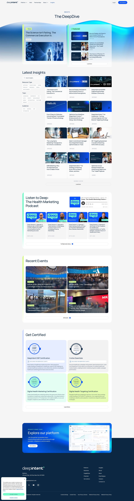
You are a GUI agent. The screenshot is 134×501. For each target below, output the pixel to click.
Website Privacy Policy (106, 494)
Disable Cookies (14, 497)
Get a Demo (123, 2)
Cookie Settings (64, 494)
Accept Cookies (14, 494)
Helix (30, 2)
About (100, 470)
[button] (24, 2)
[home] (12, 2)
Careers (101, 479)
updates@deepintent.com (29, 480)
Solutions (86, 470)
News (100, 473)
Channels (86, 476)
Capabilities (87, 473)
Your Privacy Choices (82, 494)
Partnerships (37, 2)
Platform (86, 467)
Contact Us (102, 481)
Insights (52, 2)
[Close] (24, 479)
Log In (114, 2)
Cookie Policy (73, 494)
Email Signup (102, 476)
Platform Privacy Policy (94, 494)
